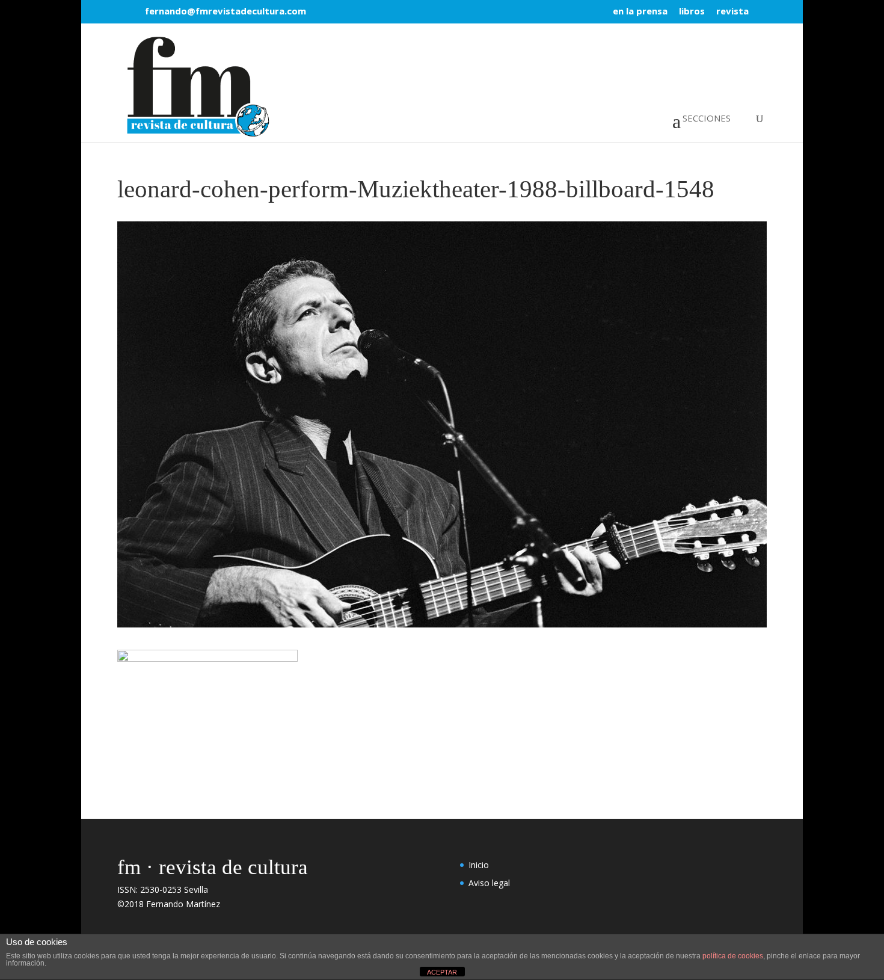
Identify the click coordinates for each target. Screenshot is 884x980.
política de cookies (732, 956)
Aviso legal (489, 883)
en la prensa (640, 12)
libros (692, 12)
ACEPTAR (442, 972)
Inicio (478, 865)
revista (732, 12)
